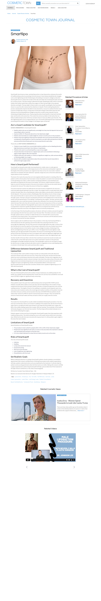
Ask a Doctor (62, 7)
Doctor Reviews (43, 7)
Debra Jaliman (79, 196)
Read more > (78, 104)
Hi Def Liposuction (80, 139)
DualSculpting (79, 169)
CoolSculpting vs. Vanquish (82, 194)
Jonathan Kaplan (80, 171)
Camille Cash (78, 186)
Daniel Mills (78, 131)
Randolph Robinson (80, 117)
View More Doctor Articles (74, 206)
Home (8, 13)
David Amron (79, 102)
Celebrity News (62, 395)
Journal (10, 7)
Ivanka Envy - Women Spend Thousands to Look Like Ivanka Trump (72, 402)
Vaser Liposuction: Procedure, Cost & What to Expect (82, 128)
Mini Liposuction (79, 100)
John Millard (78, 141)
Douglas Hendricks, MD (22, 39)
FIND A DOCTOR (30, 7)
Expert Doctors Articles (23, 13)
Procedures (20, 7)
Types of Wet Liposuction (82, 154)
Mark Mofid (78, 156)
